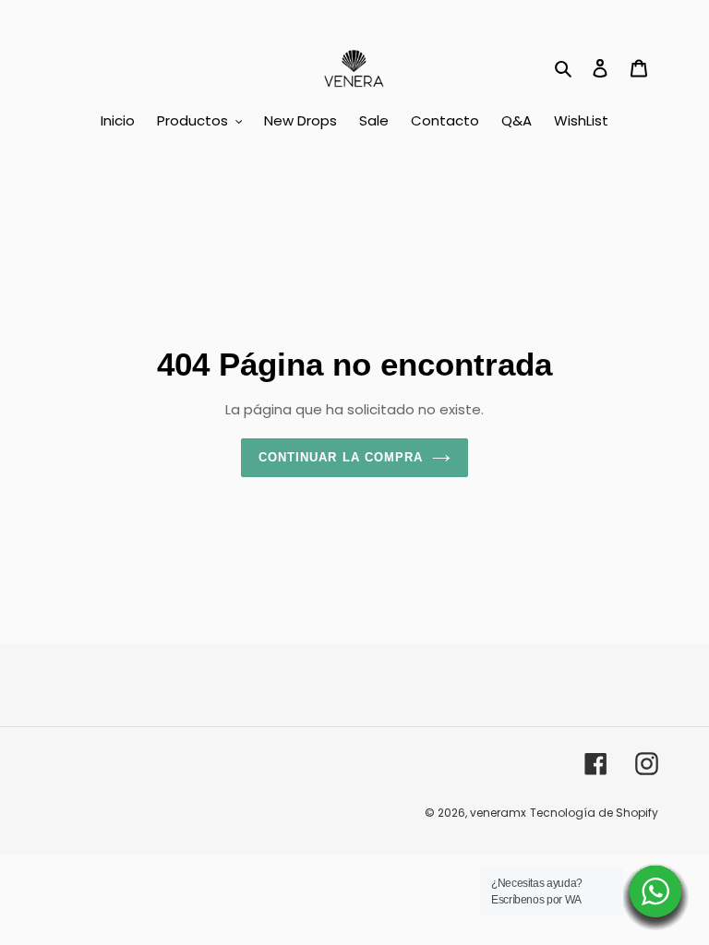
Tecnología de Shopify (594, 812)
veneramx (498, 812)
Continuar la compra (340, 457)
